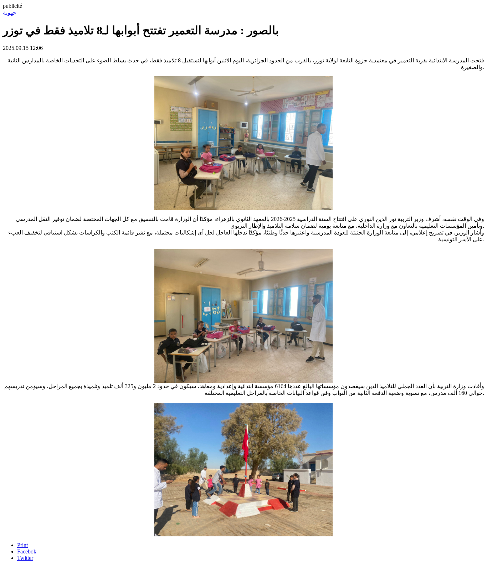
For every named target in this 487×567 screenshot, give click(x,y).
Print (22, 545)
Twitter (25, 558)
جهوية (9, 13)
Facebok (26, 551)
